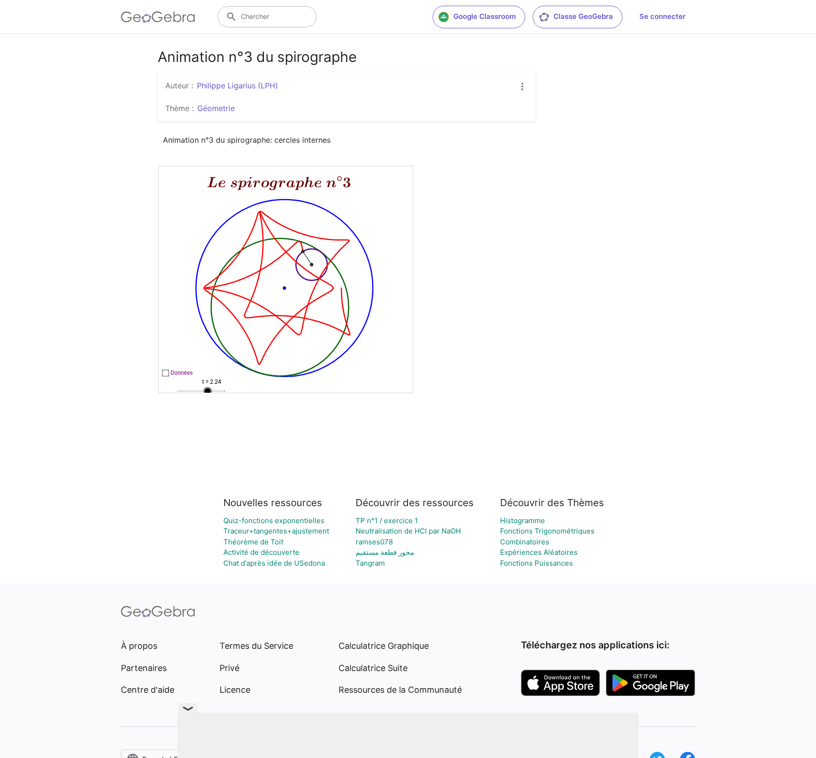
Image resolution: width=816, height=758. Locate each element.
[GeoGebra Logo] (158, 17)
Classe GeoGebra (583, 16)
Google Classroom (484, 16)
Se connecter (662, 16)
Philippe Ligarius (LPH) (237, 85)
